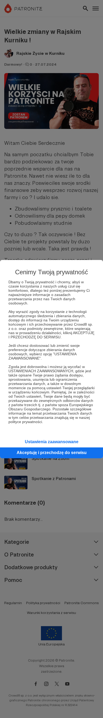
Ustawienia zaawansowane (51, 441)
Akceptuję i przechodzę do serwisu (52, 452)
